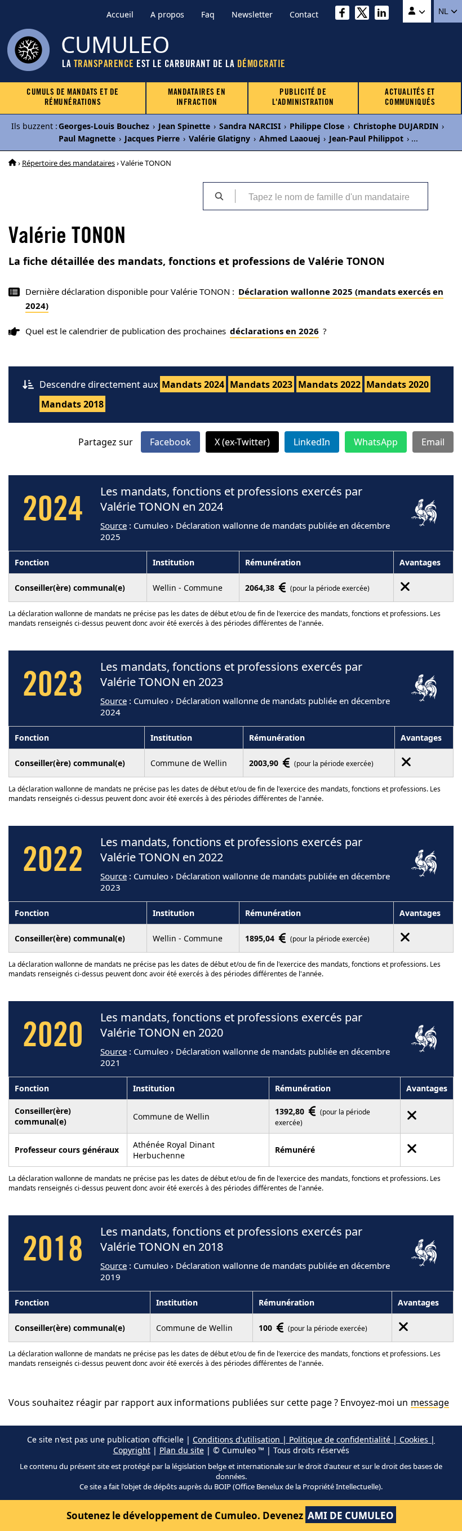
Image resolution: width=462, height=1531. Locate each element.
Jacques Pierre (152, 138)
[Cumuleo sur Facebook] (345, 14)
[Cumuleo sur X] (365, 14)
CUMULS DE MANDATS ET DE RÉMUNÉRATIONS (72, 98)
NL (444, 11)
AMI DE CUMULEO (351, 1515)
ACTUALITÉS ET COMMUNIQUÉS (410, 98)
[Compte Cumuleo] (417, 11)
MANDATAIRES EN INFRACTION (196, 98)
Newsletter (252, 14)
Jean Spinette (184, 126)
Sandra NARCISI (250, 126)
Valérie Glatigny (219, 138)
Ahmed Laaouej (289, 138)
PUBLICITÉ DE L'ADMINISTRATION (303, 98)
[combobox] (331, 196)
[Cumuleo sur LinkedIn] (384, 14)
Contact (304, 14)
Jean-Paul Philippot (366, 138)
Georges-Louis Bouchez (104, 126)
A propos (167, 14)
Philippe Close (317, 126)
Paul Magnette (87, 138)
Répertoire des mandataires (68, 163)
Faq (208, 14)
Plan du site (181, 1450)
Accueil (120, 14)
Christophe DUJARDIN (395, 126)
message (430, 1402)
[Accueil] (12, 163)
